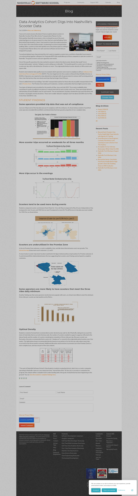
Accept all (96, 490)
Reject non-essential (109, 490)
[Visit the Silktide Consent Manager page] (132, 490)
